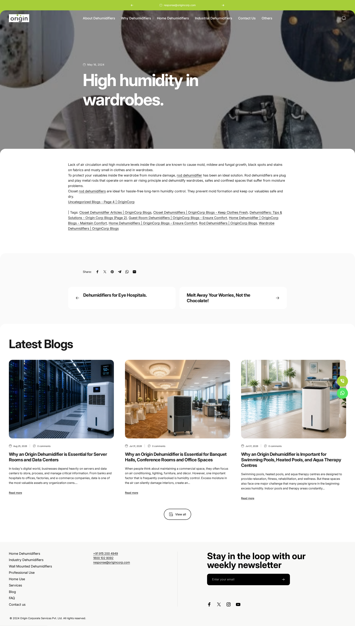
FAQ (12, 598)
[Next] (223, 5)
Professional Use (22, 572)
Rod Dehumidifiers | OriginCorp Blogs (228, 223)
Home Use (17, 579)
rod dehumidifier (189, 175)
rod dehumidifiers (92, 191)
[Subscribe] (283, 579)
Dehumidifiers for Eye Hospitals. (115, 295)
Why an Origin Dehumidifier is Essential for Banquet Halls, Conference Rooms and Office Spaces (175, 457)
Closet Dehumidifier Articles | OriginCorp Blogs (115, 212)
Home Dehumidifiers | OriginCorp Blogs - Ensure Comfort (153, 223)
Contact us (17, 604)
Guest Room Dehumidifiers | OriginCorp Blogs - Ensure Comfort (178, 218)
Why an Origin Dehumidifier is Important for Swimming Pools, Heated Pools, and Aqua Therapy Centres (291, 460)
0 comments (43, 446)
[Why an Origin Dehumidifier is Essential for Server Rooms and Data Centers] (61, 399)
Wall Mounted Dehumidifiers (30, 566)
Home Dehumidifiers (24, 553)
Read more (15, 492)
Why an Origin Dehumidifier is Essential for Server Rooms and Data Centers (58, 457)
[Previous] (132, 5)
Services (15, 585)
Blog (12, 592)
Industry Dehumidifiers (26, 560)
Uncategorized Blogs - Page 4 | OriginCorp (101, 202)
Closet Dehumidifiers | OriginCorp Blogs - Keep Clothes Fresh (200, 212)
